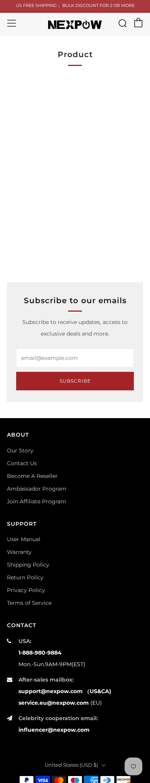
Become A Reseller (32, 475)
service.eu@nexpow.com (53, 702)
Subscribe (75, 381)
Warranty (19, 551)
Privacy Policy (26, 590)
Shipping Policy (28, 564)
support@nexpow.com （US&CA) (64, 691)
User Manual (23, 539)
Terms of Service (29, 602)
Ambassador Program (37, 488)
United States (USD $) (71, 765)
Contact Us (22, 463)
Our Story (20, 450)
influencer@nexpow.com (54, 729)
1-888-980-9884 (40, 652)
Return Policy (25, 577)
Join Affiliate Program (36, 501)
